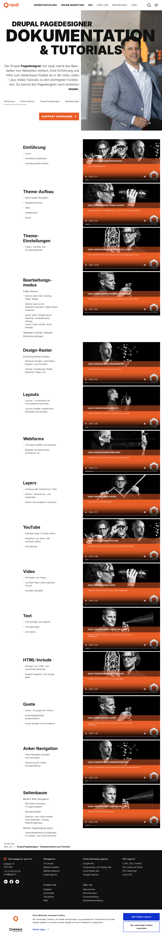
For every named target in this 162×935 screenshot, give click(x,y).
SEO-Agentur (128, 859)
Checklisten (48, 897)
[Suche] (149, 5)
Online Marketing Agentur (95, 859)
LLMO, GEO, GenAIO (132, 863)
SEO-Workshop (129, 871)
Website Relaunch (51, 871)
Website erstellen (51, 867)
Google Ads (88, 863)
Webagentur (49, 859)
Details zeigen (39, 929)
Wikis (45, 900)
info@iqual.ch (10, 874)
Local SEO (127, 874)
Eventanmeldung (90, 897)
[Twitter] (17, 882)
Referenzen (119, 5)
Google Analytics (91, 874)
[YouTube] (23, 882)
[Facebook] (11, 882)
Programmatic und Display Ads (97, 867)
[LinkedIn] (6, 882)
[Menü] (156, 5)
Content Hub (49, 885)
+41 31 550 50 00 (12, 871)
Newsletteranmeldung (93, 900)
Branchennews (90, 893)
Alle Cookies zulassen (141, 917)
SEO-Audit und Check (132, 867)
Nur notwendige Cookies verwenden (141, 926)
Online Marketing (72, 5)
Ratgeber (47, 889)
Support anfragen (57, 116)
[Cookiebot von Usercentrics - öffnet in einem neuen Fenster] (16, 930)
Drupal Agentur (50, 874)
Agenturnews (89, 889)
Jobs (134, 5)
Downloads (48, 893)
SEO (90, 5)
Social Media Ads (91, 871)
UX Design (48, 863)
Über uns (102, 5)
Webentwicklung (45, 5)
